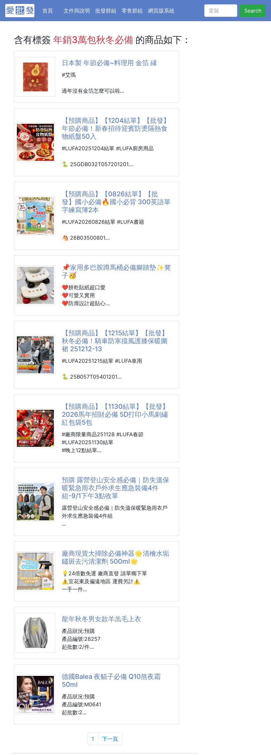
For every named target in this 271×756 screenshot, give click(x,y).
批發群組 (105, 10)
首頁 (51, 10)
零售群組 (132, 10)
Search (252, 10)
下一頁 (110, 738)
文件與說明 (76, 10)
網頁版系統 (161, 10)
